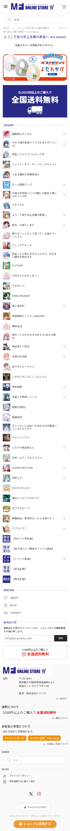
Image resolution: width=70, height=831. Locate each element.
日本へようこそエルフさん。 (28, 457)
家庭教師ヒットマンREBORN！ (29, 316)
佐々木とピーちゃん (23, 366)
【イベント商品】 (22, 558)
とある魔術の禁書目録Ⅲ (27, 174)
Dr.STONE (17, 265)
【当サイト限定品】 (23, 538)
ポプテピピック (20, 508)
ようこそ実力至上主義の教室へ (29, 215)
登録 (60, 638)
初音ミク (17, 478)
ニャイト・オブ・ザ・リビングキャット (34, 164)
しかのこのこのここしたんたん (29, 376)
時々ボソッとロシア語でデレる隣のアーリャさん (34, 235)
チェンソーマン (20, 437)
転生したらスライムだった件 (28, 154)
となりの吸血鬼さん (23, 447)
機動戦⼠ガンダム (22, 134)
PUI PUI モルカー (22, 488)
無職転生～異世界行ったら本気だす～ (33, 518)
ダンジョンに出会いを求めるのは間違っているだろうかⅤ (34, 427)
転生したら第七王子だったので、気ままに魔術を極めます (34, 255)
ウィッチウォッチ (22, 245)
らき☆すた (18, 204)
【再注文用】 (19, 579)
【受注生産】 (19, 569)
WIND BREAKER (21, 295)
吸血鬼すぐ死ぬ (20, 346)
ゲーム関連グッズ (22, 184)
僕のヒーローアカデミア (25, 498)
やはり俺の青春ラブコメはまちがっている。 (34, 144)
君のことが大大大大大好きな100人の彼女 (34, 336)
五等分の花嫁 (19, 356)
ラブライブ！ (19, 528)
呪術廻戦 (17, 387)
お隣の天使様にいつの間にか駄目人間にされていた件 (34, 195)
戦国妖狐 (17, 417)
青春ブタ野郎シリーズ (24, 397)
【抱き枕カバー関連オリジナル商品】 (33, 548)
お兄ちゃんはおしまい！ (25, 275)
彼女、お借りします (23, 225)
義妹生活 (17, 326)
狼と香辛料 (18, 306)
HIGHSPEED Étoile (22, 467)
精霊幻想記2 (19, 407)
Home (6, 28)
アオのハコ (18, 285)
